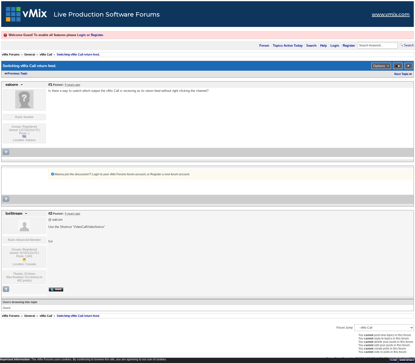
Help (323, 45)
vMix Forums (11, 54)
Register (97, 35)
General (29, 54)
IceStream (14, 213)
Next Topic (401, 74)
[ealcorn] (24, 107)
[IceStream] (24, 230)
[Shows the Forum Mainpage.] (26, 16)
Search (311, 45)
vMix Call (46, 54)
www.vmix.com (391, 14)
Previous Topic (17, 73)
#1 (50, 85)
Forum (264, 45)
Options (379, 66)
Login (81, 35)
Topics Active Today (288, 45)
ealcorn (12, 85)
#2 (50, 213)
